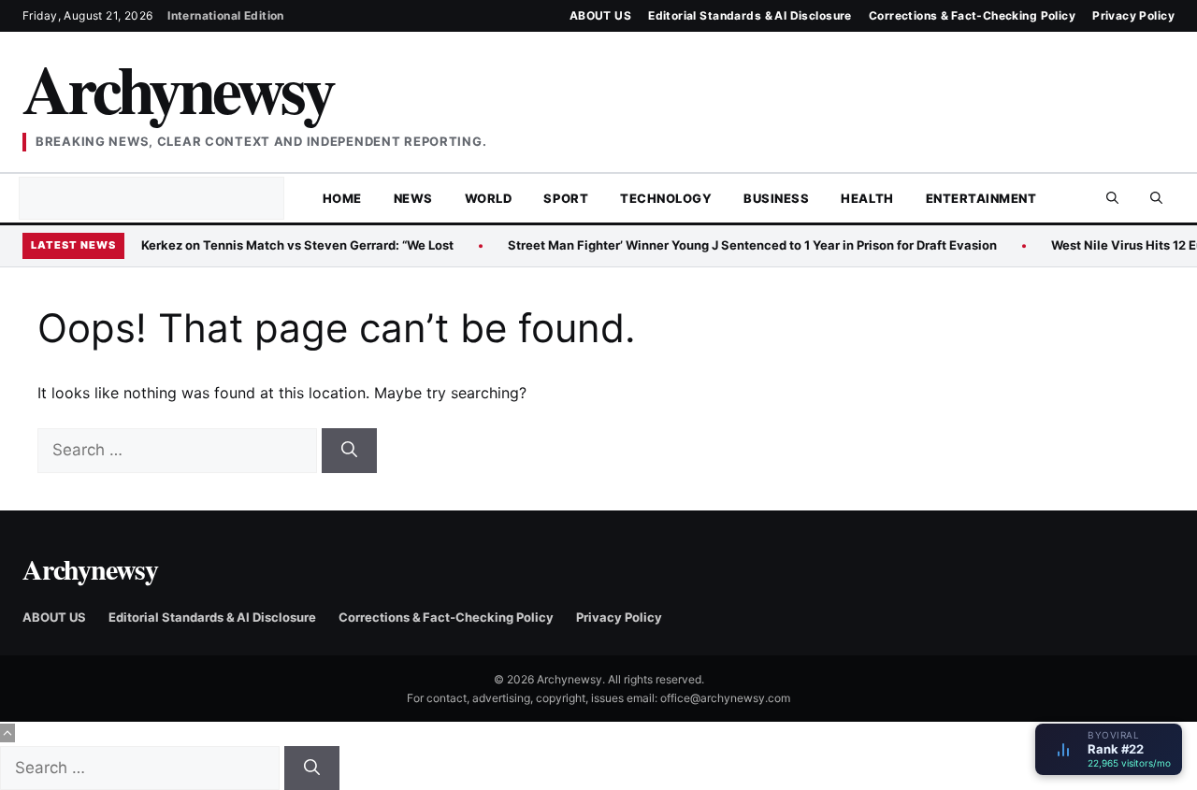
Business (776, 198)
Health (867, 198)
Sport (565, 198)
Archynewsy (177, 88)
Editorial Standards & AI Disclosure (750, 15)
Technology (666, 198)
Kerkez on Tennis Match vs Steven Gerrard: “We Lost (297, 244)
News (413, 198)
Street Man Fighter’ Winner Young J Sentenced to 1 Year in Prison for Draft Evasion (752, 244)
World (488, 198)
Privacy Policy (1133, 15)
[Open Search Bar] (1112, 198)
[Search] (349, 450)
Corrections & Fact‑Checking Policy (972, 15)
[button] (1156, 198)
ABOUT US (600, 15)
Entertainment (981, 198)
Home (342, 198)
